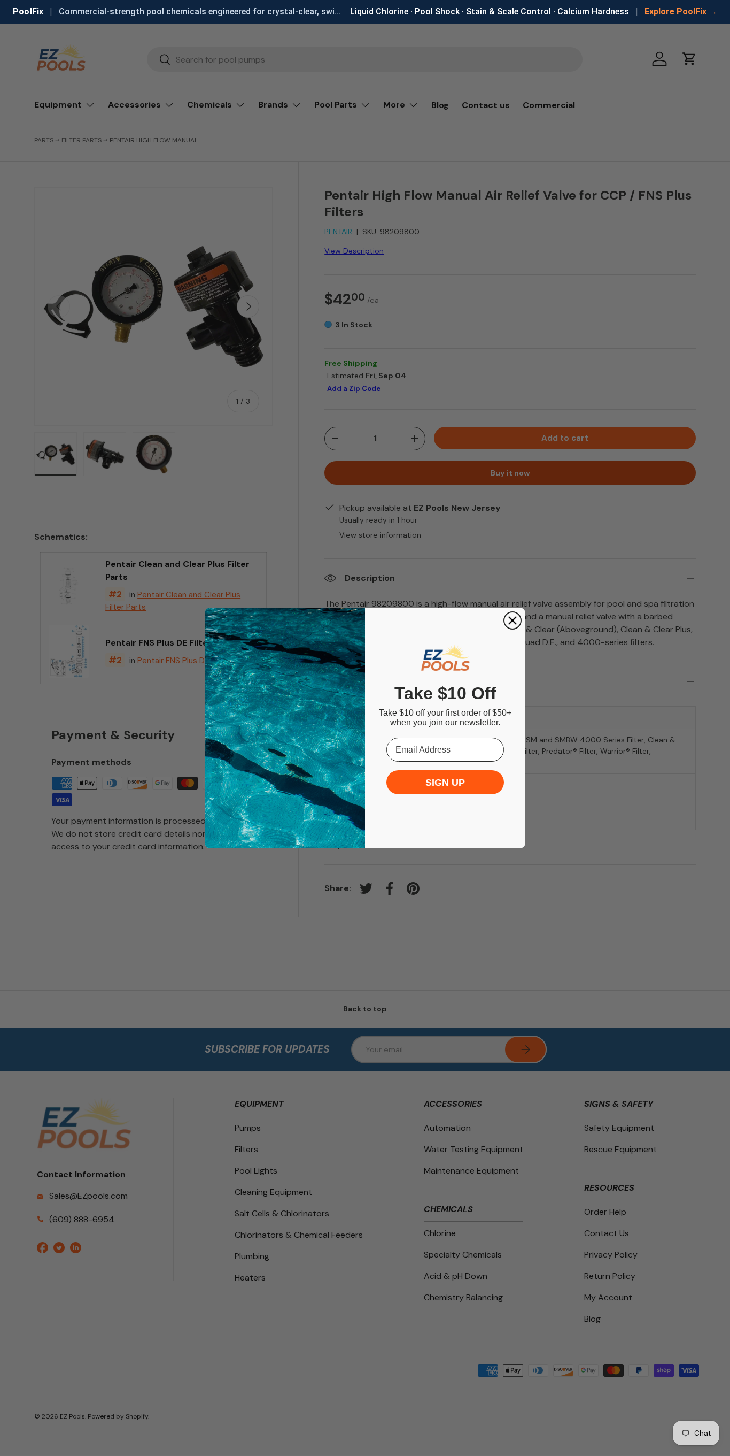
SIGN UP (445, 782)
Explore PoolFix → (680, 11)
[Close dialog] (512, 620)
